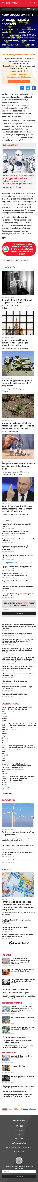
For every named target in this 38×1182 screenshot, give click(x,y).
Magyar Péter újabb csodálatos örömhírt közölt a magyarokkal (18, 539)
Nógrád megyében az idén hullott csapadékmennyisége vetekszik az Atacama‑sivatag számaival (18, 426)
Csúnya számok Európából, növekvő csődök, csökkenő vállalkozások (18, 1041)
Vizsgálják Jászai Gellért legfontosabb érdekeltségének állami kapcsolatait (22, 765)
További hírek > (7, 794)
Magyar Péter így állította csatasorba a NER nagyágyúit (16, 525)
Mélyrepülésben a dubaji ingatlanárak (14, 681)
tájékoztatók (19, 1147)
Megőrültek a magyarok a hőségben (15, 1091)
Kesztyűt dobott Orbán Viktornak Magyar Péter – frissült (17, 301)
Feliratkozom (19, 613)
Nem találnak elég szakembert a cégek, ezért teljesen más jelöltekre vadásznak (18, 1046)
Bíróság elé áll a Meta (18, 1066)
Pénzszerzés (7, 870)
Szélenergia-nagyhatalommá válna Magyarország (18, 833)
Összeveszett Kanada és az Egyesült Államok (17, 633)
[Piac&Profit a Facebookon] (17, 1125)
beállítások (29, 1147)
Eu (3, 260)
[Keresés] (34, 3)
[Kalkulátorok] (24, 3)
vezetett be (6, 108)
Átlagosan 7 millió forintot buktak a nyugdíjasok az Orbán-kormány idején (18, 466)
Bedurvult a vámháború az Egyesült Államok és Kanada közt (17, 587)
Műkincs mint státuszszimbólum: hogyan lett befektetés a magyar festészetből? (17, 567)
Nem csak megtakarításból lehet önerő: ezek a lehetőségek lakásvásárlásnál (17, 935)
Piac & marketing (9, 1053)
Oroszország (12, 260)
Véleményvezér (8, 267)
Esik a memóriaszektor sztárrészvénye (16, 989)
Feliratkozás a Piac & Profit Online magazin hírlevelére (19, 1167)
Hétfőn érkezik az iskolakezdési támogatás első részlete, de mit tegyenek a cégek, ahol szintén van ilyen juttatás (19, 626)
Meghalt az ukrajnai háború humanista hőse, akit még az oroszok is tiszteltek (15, 343)
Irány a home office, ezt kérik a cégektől (16, 993)
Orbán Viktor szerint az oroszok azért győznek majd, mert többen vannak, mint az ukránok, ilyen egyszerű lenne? (18, 179)
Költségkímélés (8, 800)
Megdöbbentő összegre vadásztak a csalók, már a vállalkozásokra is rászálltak (23, 981)
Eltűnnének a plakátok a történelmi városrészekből (22, 1077)
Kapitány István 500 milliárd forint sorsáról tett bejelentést (17, 556)
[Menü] (3, 3)
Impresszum (19, 1130)
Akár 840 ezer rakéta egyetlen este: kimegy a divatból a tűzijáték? (20, 708)
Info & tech (6, 955)
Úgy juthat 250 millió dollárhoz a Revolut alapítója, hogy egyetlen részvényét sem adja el (22, 725)
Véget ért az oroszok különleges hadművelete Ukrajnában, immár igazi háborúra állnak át (17, 509)
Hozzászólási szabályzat (19, 1143)
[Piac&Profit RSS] (21, 1125)
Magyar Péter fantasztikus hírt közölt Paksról (17, 581)
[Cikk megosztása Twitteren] (28, 88)
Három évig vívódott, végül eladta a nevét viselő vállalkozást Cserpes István (22, 746)
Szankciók (24, 260)
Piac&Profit (29, 45)
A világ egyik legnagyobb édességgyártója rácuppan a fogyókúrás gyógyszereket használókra (20, 961)
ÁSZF (19, 1134)
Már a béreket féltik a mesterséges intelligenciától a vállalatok (22, 970)
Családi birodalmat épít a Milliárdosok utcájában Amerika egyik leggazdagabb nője (23, 778)
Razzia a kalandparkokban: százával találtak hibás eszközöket (23, 1028)
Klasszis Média (19, 1151)
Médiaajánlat (19, 1139)
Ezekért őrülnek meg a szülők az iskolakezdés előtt (21, 1057)
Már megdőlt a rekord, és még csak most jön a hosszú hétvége (17, 846)
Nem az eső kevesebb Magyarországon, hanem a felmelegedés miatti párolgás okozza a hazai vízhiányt (18, 650)
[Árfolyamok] (30, 3)
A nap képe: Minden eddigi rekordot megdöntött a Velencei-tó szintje (18, 594)
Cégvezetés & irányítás (12, 1003)
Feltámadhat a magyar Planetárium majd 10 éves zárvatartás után (18, 674)
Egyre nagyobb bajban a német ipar (22, 1017)
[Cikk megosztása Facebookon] (22, 88)
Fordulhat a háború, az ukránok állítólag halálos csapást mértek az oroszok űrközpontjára (18, 667)
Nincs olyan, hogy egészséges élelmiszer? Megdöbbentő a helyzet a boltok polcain (17, 1095)
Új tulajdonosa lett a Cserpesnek (14, 1037)
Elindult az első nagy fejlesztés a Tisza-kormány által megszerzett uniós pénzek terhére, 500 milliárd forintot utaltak (18, 641)
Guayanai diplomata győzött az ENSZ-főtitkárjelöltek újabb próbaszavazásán (15, 574)
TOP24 (6, 521)
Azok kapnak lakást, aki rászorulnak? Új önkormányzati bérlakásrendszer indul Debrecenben (15, 547)
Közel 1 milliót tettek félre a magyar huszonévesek (19, 860)
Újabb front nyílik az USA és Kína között (15, 694)
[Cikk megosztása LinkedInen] (34, 88)
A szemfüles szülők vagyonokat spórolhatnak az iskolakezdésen (18, 853)
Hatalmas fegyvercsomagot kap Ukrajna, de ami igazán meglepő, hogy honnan (17, 383)
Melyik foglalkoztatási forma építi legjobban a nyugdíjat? (17, 921)
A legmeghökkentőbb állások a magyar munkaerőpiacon (15, 928)
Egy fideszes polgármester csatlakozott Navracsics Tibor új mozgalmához (15, 532)
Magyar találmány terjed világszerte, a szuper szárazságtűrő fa (17, 687)
